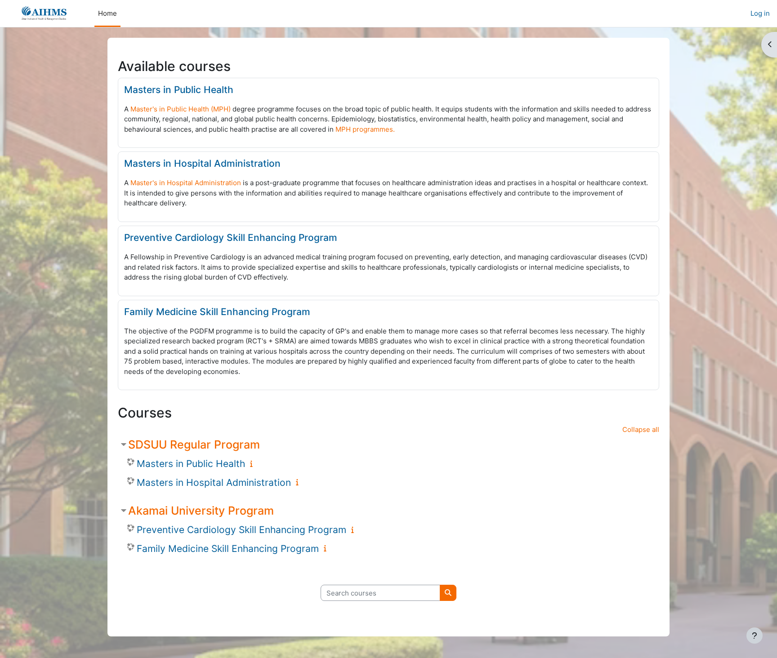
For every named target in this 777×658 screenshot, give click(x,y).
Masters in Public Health (178, 89)
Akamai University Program (201, 510)
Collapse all (640, 429)
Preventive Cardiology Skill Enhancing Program (230, 237)
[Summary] (253, 463)
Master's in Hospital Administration (185, 182)
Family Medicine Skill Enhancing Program (217, 311)
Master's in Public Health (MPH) (180, 109)
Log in (760, 13)
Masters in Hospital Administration (202, 163)
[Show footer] (754, 635)
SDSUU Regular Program (194, 444)
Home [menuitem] (107, 13)
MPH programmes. (365, 129)
